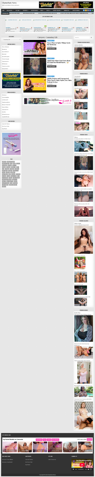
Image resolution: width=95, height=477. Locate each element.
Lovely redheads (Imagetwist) (81, 225)
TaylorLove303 (6, 66)
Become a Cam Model (7, 462)
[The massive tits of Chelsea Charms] (83, 341)
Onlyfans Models (34, 10)
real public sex (10, 181)
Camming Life (51, 40)
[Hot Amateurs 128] (80, 294)
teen (11, 183)
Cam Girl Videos (6, 123)
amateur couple (5, 163)
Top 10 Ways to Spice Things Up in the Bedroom (58, 44)
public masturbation (6, 179)
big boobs (4, 165)
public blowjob (16, 177)
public (10, 177)
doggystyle (15, 170)
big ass (18, 163)
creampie (12, 169)
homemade (13, 172)
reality (3, 181)
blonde (3, 167)
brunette (13, 167)
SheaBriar (4, 49)
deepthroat (4, 170)
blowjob (8, 167)
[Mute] (88, 469)
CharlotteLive (5, 61)
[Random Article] (90, 10)
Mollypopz (4, 63)
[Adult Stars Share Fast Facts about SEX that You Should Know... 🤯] (83, 169)
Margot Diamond (6, 104)
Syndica (4, 112)
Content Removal (76, 10)
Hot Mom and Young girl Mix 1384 (82, 296)
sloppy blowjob (5, 183)
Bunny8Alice (5, 68)
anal (11, 163)
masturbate (4, 174)
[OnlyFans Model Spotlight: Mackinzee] (83, 69)
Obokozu (4, 95)
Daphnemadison (6, 102)
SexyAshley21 (5, 51)
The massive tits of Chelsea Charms (82, 314)
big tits (14, 165)
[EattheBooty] (81, 85)
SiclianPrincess (5, 114)
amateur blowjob (10, 161)
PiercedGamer (5, 46)
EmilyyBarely (77, 111)
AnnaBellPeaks (5, 116)
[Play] (73, 469)
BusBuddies (77, 101)
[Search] (88, 10)
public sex (15, 179)
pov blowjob (5, 177)
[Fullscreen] (91, 469)
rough (15, 181)
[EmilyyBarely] (80, 119)
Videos (41, 10)
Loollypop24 (5, 99)
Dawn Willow (5, 107)
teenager (15, 183)
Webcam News (9, 10)
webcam (4, 186)
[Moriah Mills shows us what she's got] (83, 396)
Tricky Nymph (5, 59)
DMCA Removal (52, 459)
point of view (13, 176)
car (3, 169)
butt (18, 167)
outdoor (18, 174)
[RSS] (86, 10)
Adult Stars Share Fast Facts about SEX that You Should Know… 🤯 (58, 61)
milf (9, 174)
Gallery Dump (77, 223)
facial (3, 172)
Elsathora (76, 121)
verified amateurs (13, 185)
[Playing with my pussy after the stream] (83, 216)
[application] (82, 465)
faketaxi (7, 172)
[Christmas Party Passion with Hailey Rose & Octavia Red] (83, 429)
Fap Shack (4, 128)
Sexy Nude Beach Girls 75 (80, 271)
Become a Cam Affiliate (7, 459)
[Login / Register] (92, 10)
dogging (10, 170)
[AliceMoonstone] (81, 98)
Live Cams (17, 10)
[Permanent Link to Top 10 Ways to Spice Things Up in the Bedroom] (34, 48)
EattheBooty (77, 77)
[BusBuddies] (81, 109)
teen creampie (5, 185)
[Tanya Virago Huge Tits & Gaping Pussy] (84, 383)
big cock (9, 165)
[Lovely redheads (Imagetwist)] (83, 253)
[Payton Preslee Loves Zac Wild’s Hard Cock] (83, 186)
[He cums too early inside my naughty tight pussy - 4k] (83, 201)
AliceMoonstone (78, 88)
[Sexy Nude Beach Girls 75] (80, 282)
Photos (48, 10)
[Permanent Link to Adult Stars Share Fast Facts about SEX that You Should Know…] (34, 66)
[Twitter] (84, 10)
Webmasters (66, 10)
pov (18, 176)
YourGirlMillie (5, 97)
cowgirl (7, 169)
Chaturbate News (9, 3)
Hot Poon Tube (5, 126)
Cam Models (25, 10)
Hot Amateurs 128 (78, 284)
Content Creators (57, 10)
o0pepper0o (5, 109)
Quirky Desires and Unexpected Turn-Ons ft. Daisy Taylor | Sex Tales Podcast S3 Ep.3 (59, 80)
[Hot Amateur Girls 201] (79, 268)
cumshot (17, 169)
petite (8, 176)
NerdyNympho (5, 56)
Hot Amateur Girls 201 (79, 255)
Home (3, 10)
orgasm (13, 174)
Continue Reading (51, 48)
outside (4, 176)
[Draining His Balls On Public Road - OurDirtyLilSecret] (83, 151)
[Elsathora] (81, 130)
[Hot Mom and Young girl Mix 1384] (80, 305)
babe (14, 163)
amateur (4, 161)
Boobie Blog (77, 312)
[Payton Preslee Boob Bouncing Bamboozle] (83, 358)
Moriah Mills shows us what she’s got (83, 385)
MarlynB (4, 54)
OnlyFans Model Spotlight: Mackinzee (83, 46)
